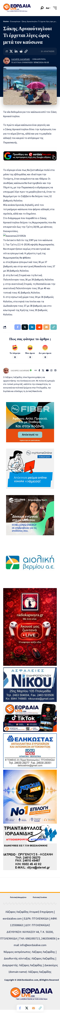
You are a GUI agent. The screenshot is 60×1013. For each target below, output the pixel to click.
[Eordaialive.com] (17, 8)
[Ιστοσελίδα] (35, 371)
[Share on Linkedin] (16, 51)
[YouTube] (47, 371)
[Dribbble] (55, 371)
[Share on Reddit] (21, 51)
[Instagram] (51, 371)
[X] (43, 371)
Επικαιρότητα (15, 21)
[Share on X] (11, 51)
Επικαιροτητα (39, 59)
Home (6, 21)
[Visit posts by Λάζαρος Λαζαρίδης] (6, 60)
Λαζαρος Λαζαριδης (20, 59)
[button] (42, 7)
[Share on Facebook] (20, 1008)
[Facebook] (39, 371)
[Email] (33, 1008)
